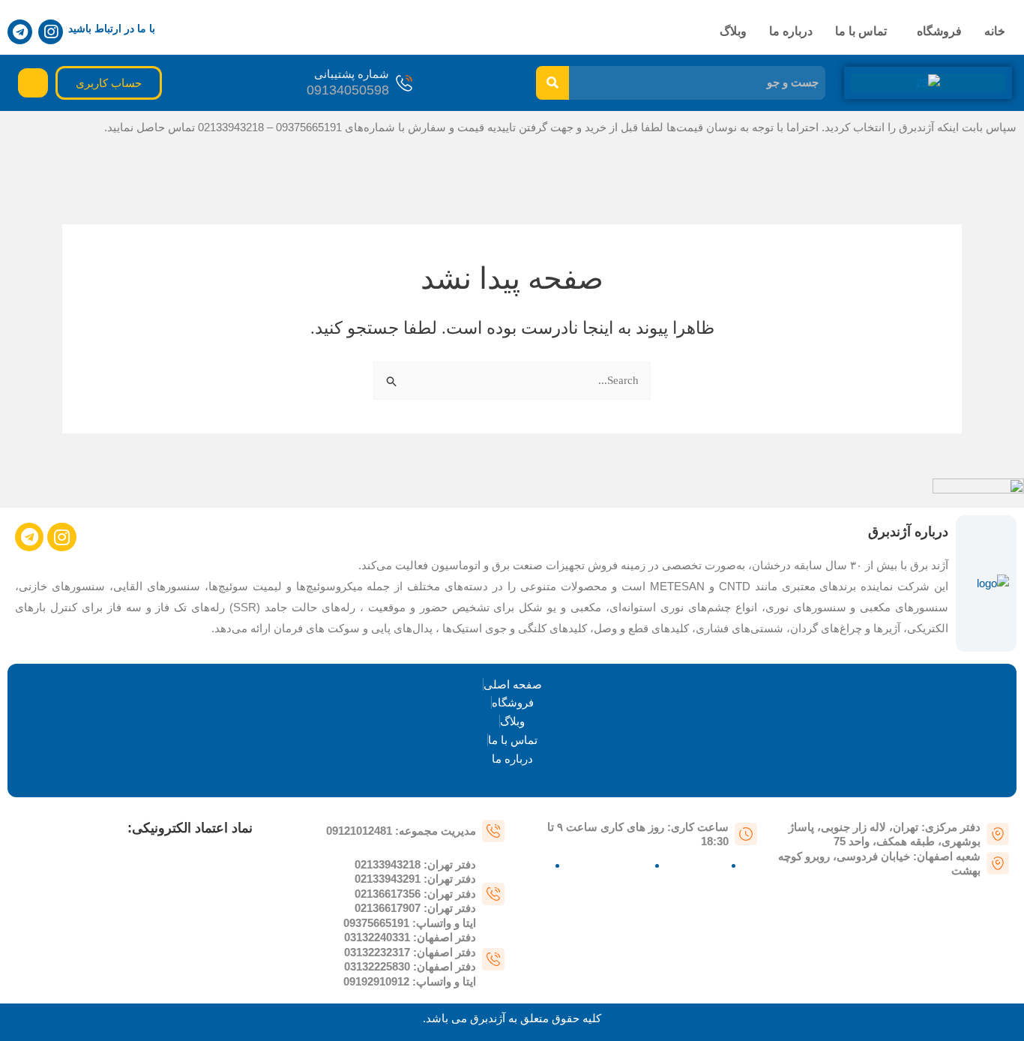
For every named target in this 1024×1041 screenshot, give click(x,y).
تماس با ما (861, 31)
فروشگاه (939, 31)
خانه (994, 31)
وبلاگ (733, 31)
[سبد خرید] (33, 83)
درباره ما (791, 31)
